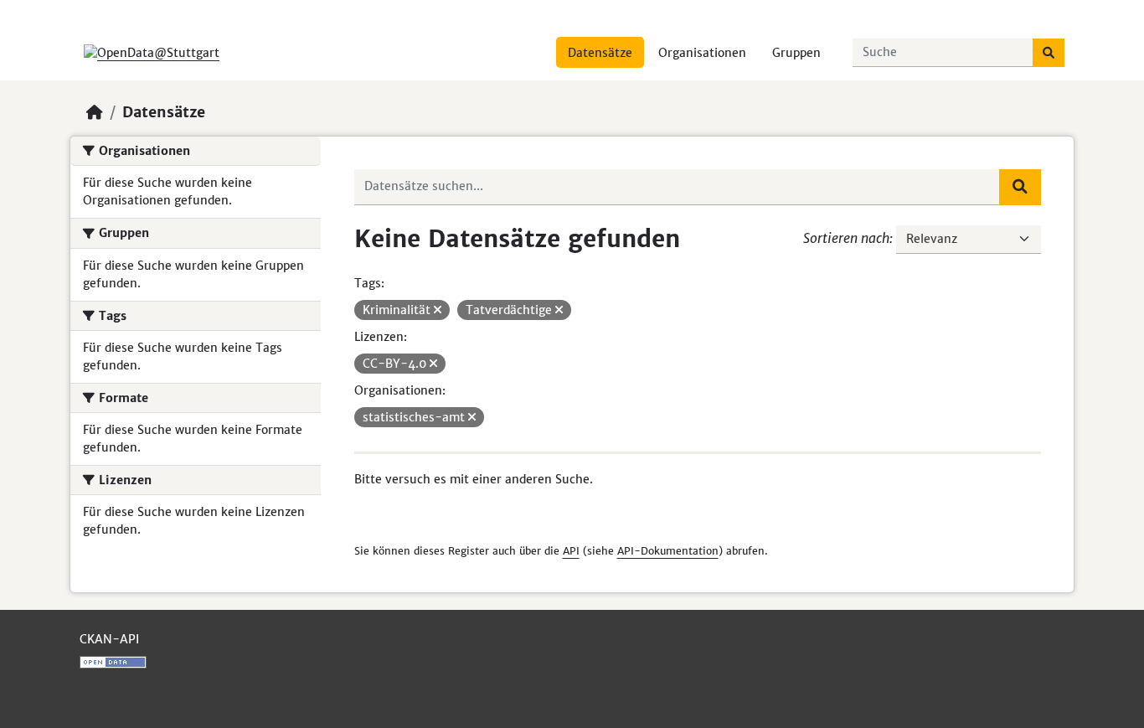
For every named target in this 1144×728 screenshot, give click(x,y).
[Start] (94, 112)
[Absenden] (1048, 53)
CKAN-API (109, 639)
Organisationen (702, 52)
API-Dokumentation (668, 551)
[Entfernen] (437, 310)
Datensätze (600, 52)
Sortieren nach (846, 238)
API (571, 551)
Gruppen (796, 52)
